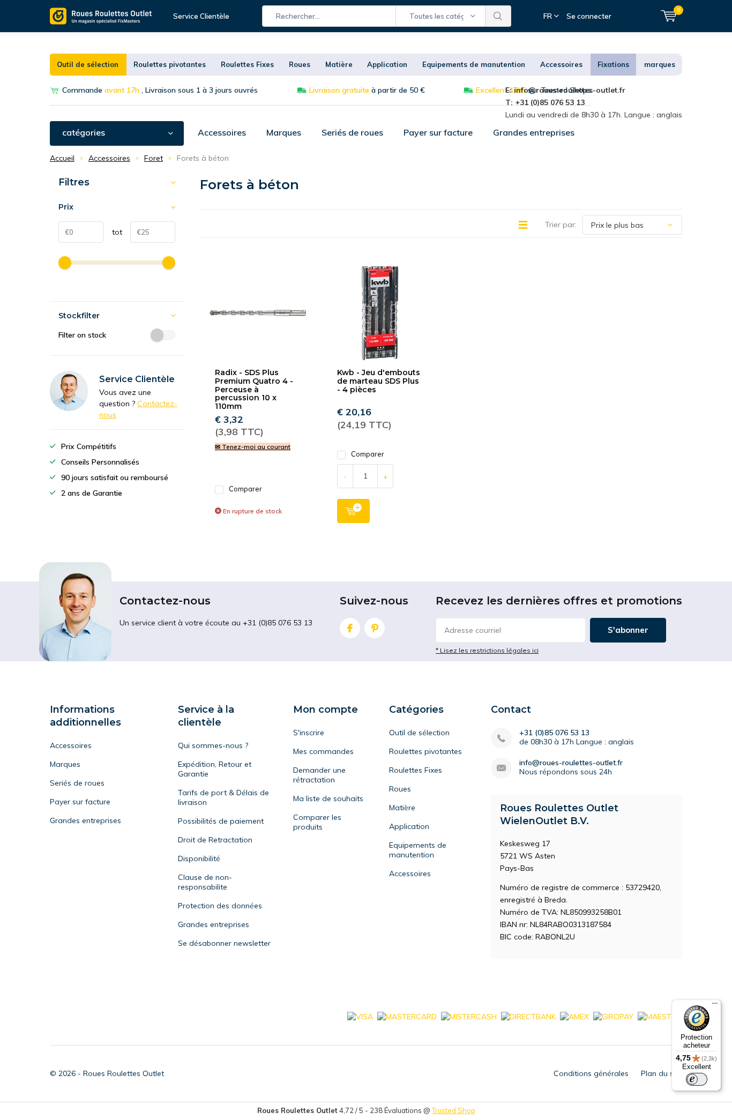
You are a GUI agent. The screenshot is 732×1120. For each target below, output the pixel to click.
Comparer (245, 488)
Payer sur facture (438, 132)
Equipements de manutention (473, 64)
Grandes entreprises (533, 132)
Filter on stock (82, 335)
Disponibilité (199, 858)
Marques (283, 132)
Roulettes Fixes (247, 64)
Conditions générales (591, 1073)
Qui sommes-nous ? (213, 745)
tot (112, 232)
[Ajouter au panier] (353, 511)
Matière (339, 64)
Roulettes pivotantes (169, 64)
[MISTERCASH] (469, 1016)
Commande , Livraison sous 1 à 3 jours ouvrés (160, 90)
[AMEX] (574, 1016)
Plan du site (661, 1073)
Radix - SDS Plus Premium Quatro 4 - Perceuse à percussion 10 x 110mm (254, 389)
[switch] (696, 1079)
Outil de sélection (87, 64)
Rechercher (498, 16)
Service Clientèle (201, 16)
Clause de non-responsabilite (205, 882)
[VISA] (360, 1016)
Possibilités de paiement (221, 821)
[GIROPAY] (613, 1016)
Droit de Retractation (215, 840)
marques (659, 64)
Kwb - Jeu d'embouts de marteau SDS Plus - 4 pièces (378, 381)
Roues (299, 64)
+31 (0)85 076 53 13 (554, 732)
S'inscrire (308, 732)
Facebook (350, 628)
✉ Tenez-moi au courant (252, 447)
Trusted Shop (453, 1110)
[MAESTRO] (660, 1016)
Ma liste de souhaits (328, 798)
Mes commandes (323, 751)
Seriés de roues (352, 132)
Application (387, 64)
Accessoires (561, 64)
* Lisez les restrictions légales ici (487, 650)
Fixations (613, 64)
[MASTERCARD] (407, 1016)
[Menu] (714, 1005)
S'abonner (628, 630)
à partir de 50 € (367, 90)
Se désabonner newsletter (224, 943)
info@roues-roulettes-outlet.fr (571, 762)
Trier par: (561, 224)
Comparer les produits (317, 822)
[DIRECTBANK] (528, 1016)
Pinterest (374, 628)
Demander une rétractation (319, 775)
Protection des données (220, 905)
